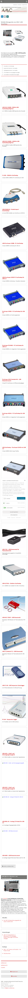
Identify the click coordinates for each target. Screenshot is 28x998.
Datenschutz (4, 965)
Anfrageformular (14, 971)
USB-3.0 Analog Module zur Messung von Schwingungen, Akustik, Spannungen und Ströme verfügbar (11, 936)
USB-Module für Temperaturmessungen (11, 74)
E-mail (5, 16)
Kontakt (8, 517)
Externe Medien (9, 507)
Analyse (7, 503)
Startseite (15, 4)
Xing (7, 16)
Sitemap (19, 4)
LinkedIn (2, 16)
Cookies (3, 967)
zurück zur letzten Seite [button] (8, 866)
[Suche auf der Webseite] (1, 1)
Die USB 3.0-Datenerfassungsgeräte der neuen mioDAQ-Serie (12, 921)
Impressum (3, 963)
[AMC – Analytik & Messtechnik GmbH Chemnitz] (9, 9)
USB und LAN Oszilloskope (9, 66)
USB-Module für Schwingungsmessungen (12, 72)
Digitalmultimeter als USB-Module (10, 68)
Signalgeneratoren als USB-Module (10, 70)
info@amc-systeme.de (9, 988)
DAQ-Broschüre (7, 953)
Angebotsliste (24, 4)
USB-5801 (5, 898)
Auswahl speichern (14, 512)
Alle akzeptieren (14, 514)
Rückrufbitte (14, 976)
